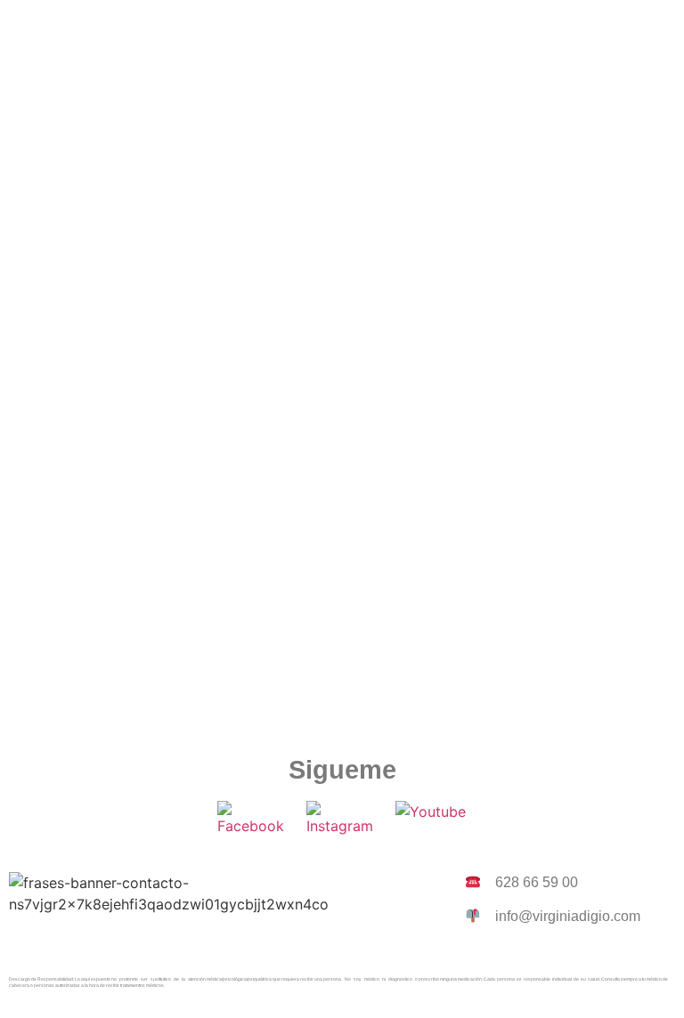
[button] (342, 26)
